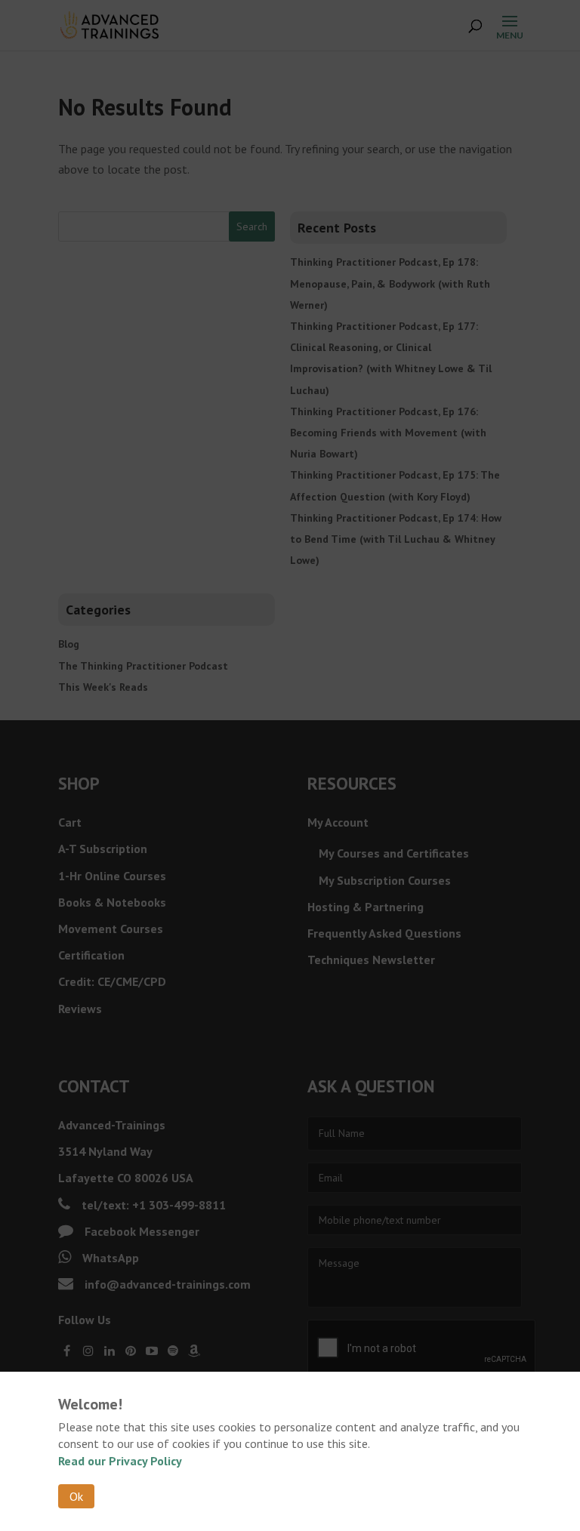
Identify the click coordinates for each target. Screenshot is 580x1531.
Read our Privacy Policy (120, 1460)
